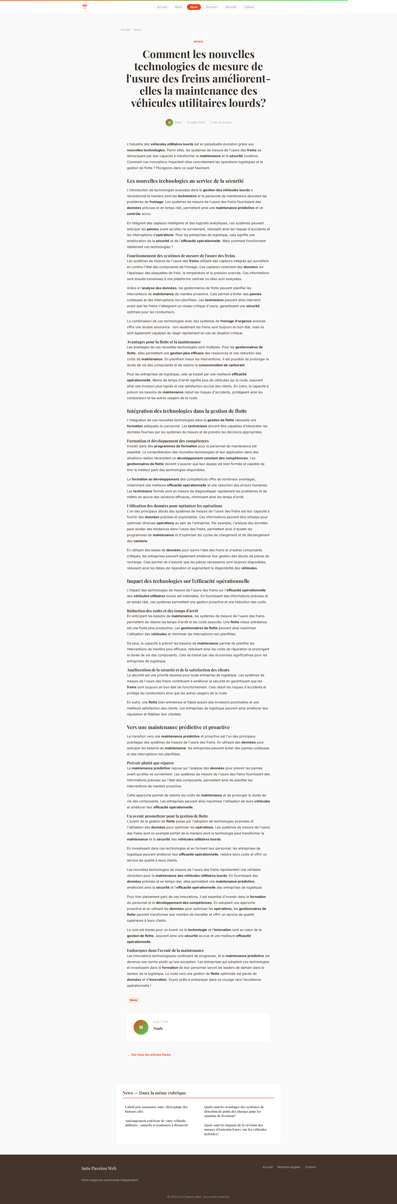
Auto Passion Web (98, 1168)
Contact (310, 1167)
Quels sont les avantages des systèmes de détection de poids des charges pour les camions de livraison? (234, 1111)
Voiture (249, 7)
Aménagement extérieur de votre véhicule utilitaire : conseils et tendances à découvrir (156, 1123)
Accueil (162, 7)
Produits (211, 7)
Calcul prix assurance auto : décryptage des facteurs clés (156, 1109)
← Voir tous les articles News (149, 1055)
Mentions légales (288, 1167)
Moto (178, 7)
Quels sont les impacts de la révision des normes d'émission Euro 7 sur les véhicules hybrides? (235, 1129)
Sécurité (230, 7)
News (194, 7)
